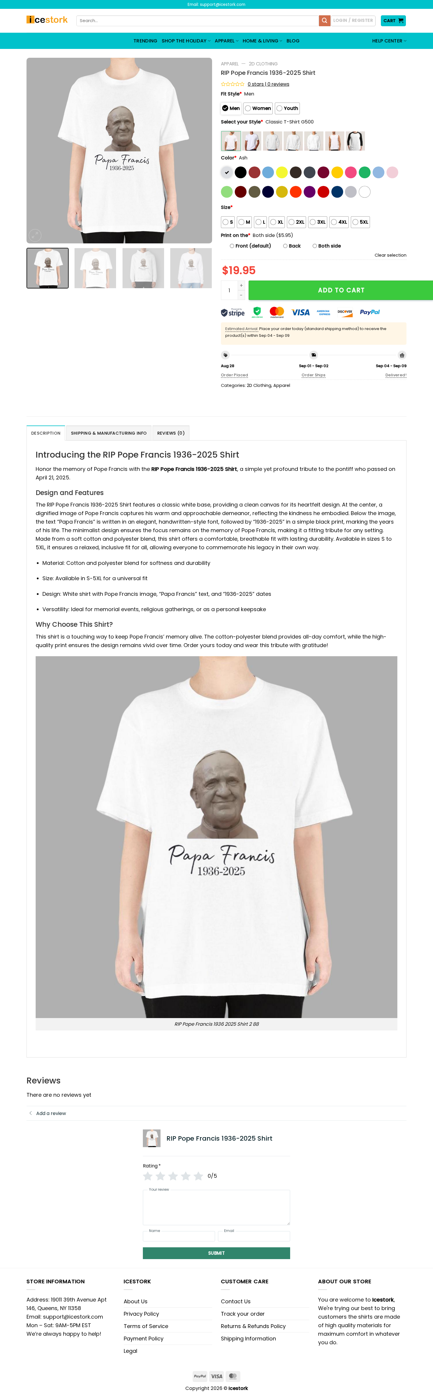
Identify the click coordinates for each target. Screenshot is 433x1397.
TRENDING (145, 40)
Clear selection (390, 255)
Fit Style (231, 93)
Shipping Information (248, 1338)
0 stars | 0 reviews (268, 84)
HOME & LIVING (260, 40)
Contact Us (236, 1301)
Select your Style (242, 121)
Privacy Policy (141, 1313)
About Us (136, 1301)
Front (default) (253, 246)
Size (227, 207)
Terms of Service (146, 1326)
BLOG (293, 40)
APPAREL (224, 40)
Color (229, 157)
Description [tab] (45, 433)
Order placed (234, 375)
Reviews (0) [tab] (171, 433)
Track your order (243, 1313)
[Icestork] (47, 21)
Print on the (235, 235)
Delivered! (396, 375)
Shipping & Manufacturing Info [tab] (109, 433)
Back (295, 246)
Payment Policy (143, 1338)
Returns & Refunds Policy (253, 1326)
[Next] (201, 150)
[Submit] (324, 21)
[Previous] (37, 150)
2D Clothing (263, 64)
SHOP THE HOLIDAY (184, 40)
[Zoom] (35, 235)
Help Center (387, 40)
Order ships (313, 375)
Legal (130, 1351)
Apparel (230, 64)
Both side (329, 246)
